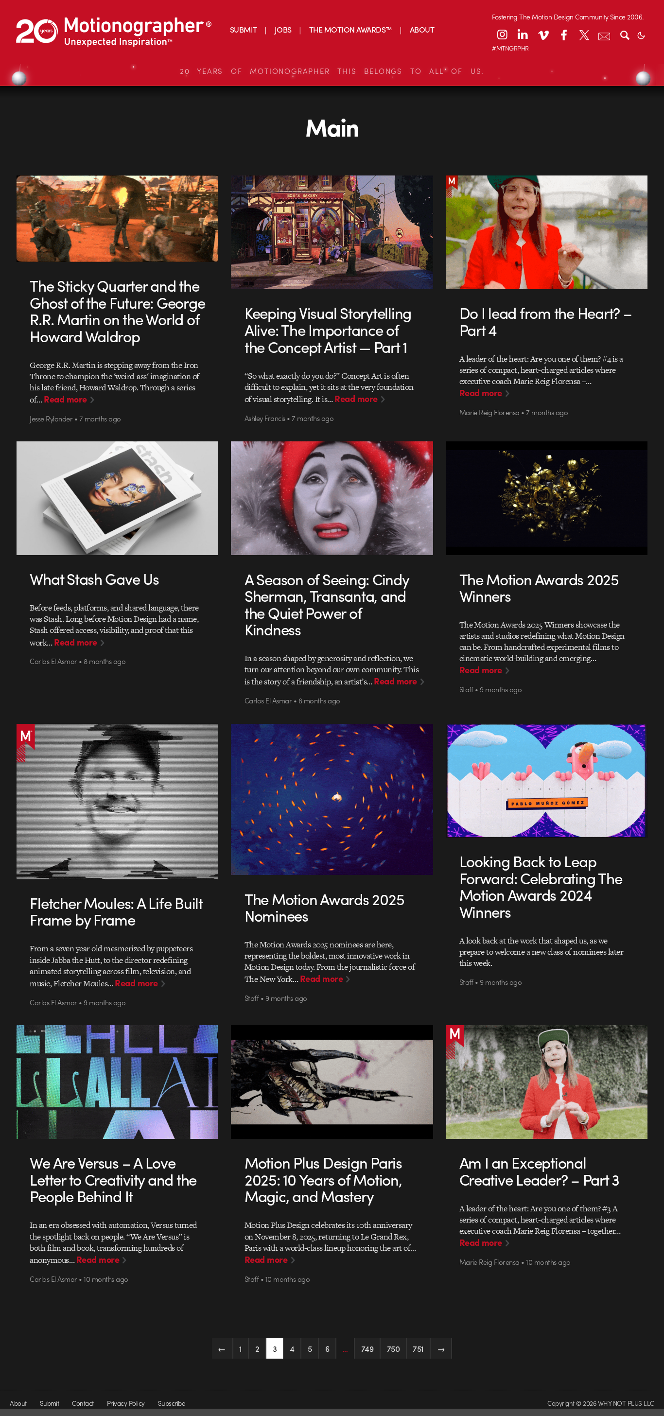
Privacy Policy (126, 1403)
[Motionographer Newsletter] (604, 34)
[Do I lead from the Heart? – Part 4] (547, 232)
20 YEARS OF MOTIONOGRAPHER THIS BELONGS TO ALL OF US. (332, 71)
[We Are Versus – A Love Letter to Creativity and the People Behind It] (118, 1082)
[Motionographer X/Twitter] (584, 34)
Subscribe (171, 1403)
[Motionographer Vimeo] (543, 34)
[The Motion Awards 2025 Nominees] (332, 799)
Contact (82, 1403)
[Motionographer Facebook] (563, 34)
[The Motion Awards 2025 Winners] (547, 498)
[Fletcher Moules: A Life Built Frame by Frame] (118, 801)
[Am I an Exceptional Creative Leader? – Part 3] (547, 1082)
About (18, 1403)
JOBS (283, 29)
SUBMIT (243, 29)
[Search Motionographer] (624, 34)
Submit (49, 1403)
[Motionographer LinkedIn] (522, 34)
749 (367, 1348)
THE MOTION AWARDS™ (350, 29)
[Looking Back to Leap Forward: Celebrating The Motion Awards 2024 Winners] (547, 781)
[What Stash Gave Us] (118, 498)
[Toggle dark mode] (641, 34)
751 (418, 1348)
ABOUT (422, 29)
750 (393, 1348)
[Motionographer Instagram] (502, 34)
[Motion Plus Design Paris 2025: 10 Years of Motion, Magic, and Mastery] (332, 1082)
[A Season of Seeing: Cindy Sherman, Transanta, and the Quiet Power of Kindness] (332, 498)
